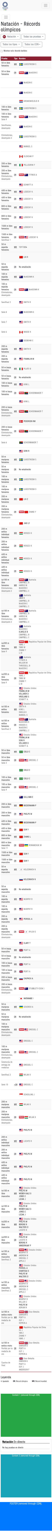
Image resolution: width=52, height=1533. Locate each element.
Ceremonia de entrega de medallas (6, 1065)
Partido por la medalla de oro (7, 1320)
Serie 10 (4, 1085)
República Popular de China (40, 642)
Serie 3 (4, 763)
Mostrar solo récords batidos (15, 51)
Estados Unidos (30, 688)
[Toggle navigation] (46, 5)
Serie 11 (4, 848)
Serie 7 (4, 322)
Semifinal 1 (6, 240)
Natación (11, 37)
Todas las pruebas (32, 37)
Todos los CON (32, 44)
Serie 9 (4, 119)
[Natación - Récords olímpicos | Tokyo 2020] (5, 5)
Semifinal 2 (6, 302)
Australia (32, 580)
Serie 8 (4, 312)
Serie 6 (4, 332)
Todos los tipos (10, 44)
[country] (21, 64)
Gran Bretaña (34, 1312)
